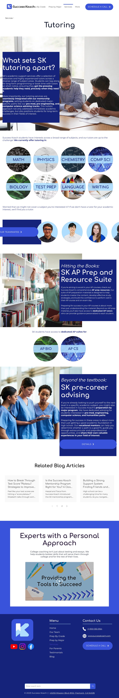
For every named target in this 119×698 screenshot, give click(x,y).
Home (53, 628)
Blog (52, 656)
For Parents (56, 648)
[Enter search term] (92, 686)
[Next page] (67, 506)
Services (54, 644)
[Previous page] (52, 506)
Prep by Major (57, 640)
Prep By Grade (57, 636)
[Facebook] (31, 646)
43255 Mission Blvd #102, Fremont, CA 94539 (72, 693)
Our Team (55, 632)
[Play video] (59, 581)
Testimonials (56, 652)
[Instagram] (22, 646)
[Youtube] (14, 646)
